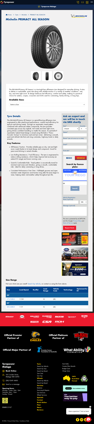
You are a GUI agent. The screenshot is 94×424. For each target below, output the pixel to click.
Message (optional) (69, 206)
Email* (65, 144)
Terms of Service (68, 223)
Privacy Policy (77, 221)
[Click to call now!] (78, 2)
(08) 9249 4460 (12, 381)
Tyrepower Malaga (48, 6)
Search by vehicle (34, 284)
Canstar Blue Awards (68, 366)
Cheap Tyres (66, 371)
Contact (40, 400)
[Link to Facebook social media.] (77, 419)
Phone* (73, 138)
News (39, 407)
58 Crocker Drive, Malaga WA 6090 (12, 376)
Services (40, 385)
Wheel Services (42, 395)
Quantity (82, 126)
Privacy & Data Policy (13, 421)
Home (9, 15)
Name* (65, 132)
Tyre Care (40, 373)
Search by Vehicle (42, 366)
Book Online (42, 402)
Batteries (39, 388)
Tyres (39, 364)
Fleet (39, 405)
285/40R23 (11, 307)
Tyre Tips (40, 376)
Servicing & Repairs (43, 390)
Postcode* (66, 151)
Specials (40, 397)
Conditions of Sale (24, 421)
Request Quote (69, 228)
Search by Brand (42, 371)
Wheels (40, 378)
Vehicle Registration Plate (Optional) (69, 198)
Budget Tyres (66, 369)
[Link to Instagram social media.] (81, 419)
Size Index (65, 364)
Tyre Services (41, 393)
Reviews (40, 410)
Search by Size (41, 369)
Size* (65, 126)
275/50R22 (11, 299)
